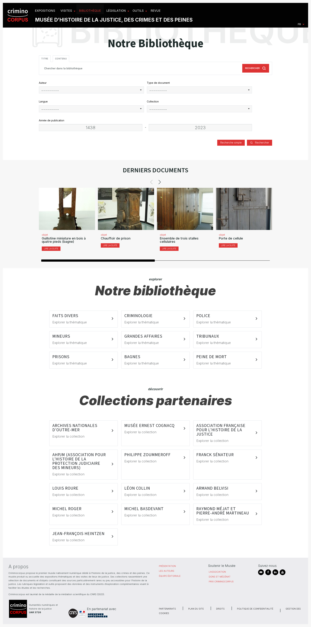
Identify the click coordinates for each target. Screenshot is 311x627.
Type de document (158, 82)
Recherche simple (231, 142)
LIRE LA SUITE (51, 248)
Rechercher (252, 68)
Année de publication (51, 120)
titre (44, 58)
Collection (153, 101)
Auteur (43, 82)
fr (299, 24)
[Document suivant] (159, 182)
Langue (43, 101)
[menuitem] (18, 15)
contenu (61, 58)
